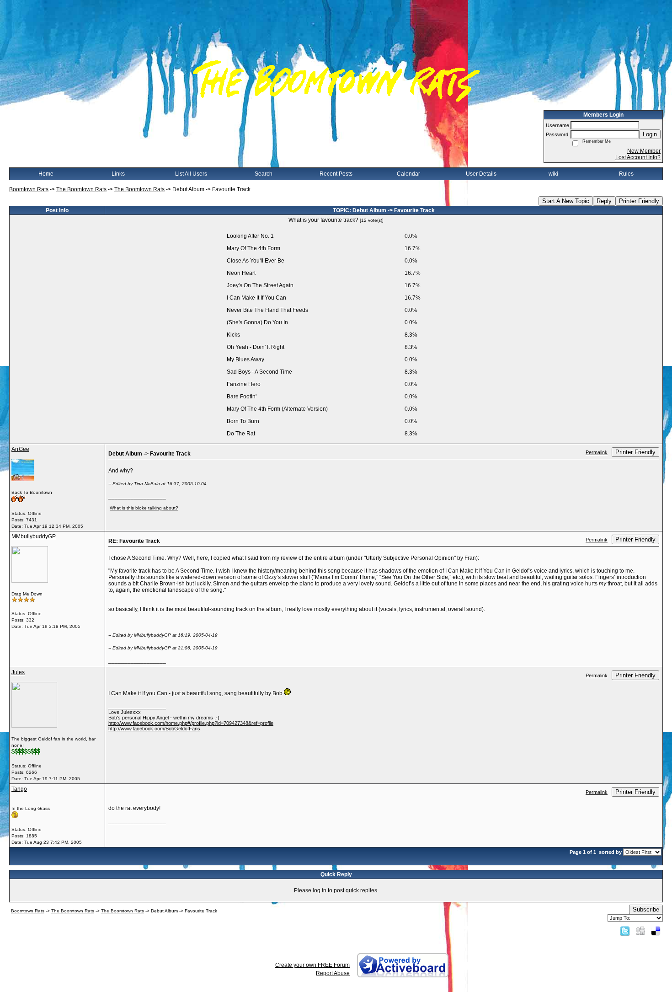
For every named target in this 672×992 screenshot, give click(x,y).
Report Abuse (333, 973)
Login (650, 134)
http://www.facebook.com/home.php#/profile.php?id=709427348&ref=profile (190, 723)
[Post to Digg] (640, 931)
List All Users (191, 174)
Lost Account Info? (638, 157)
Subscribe (646, 909)
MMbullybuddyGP (33, 536)
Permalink (597, 452)
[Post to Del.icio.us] (656, 931)
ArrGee (20, 449)
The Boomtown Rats (81, 189)
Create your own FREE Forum (312, 965)
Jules (18, 672)
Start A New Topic (565, 201)
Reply (604, 201)
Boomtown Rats (28, 189)
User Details (481, 174)
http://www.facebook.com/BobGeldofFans (154, 728)
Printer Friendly (639, 201)
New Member (644, 151)
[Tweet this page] (625, 931)
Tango (19, 789)
